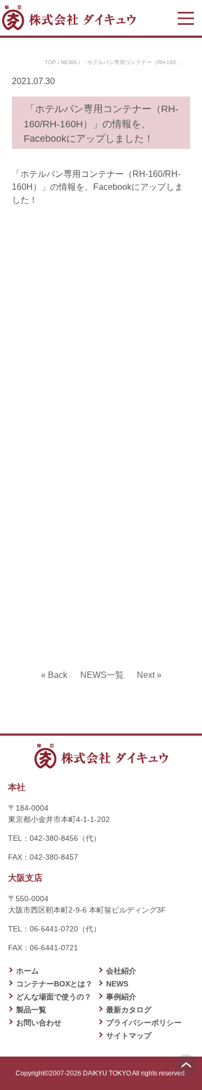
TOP (50, 62)
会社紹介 (121, 970)
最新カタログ (128, 1009)
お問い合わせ (38, 1022)
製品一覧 (31, 1009)
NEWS (69, 62)
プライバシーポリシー (144, 1022)
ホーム (27, 970)
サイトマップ (128, 1035)
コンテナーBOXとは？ (54, 983)
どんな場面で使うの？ (54, 996)
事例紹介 (121, 996)
